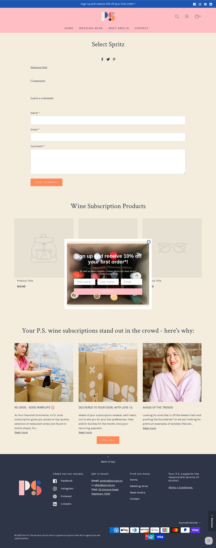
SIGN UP (108, 291)
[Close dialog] (148, 242)
